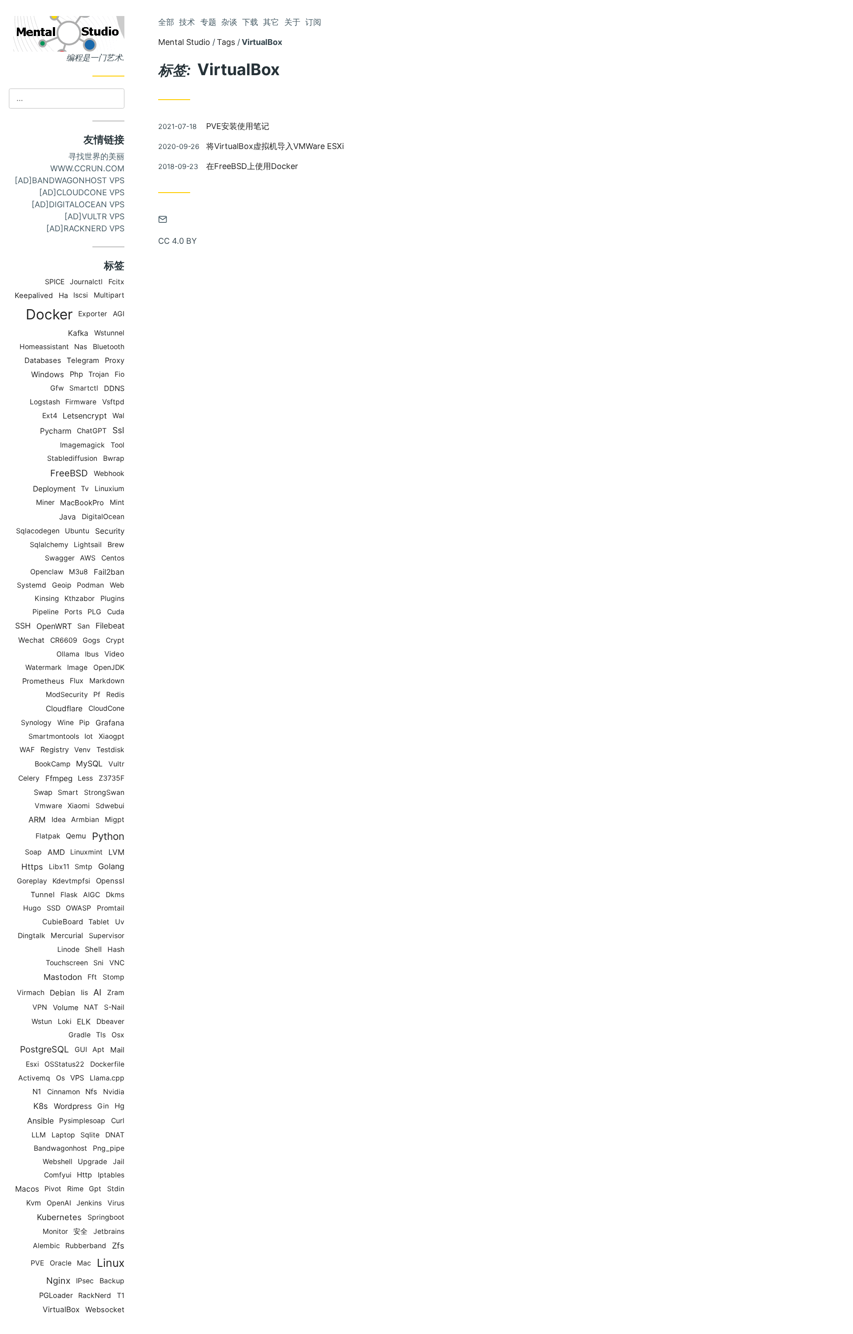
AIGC (91, 895)
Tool (117, 445)
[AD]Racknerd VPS (85, 228)
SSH (23, 625)
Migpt (114, 819)
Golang (111, 866)
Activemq (34, 1078)
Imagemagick (82, 445)
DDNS (114, 388)
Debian (62, 992)
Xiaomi (79, 806)
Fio (119, 374)
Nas (80, 347)
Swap (43, 792)
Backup (112, 1281)
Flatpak (48, 836)
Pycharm (56, 430)
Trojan (98, 374)
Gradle (79, 1035)
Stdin (115, 1189)
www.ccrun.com (87, 168)
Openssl (110, 880)
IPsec (85, 1281)
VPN (39, 1007)
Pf (96, 694)
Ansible (40, 1120)
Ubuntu (77, 531)
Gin (103, 1106)
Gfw (57, 388)
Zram (115, 992)
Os (60, 1078)
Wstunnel (109, 333)
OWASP (78, 908)
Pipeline (45, 612)
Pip (84, 722)
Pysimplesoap (82, 1120)
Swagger (60, 558)
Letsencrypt (85, 415)
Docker (49, 314)
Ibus (92, 654)
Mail (117, 1049)
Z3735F (111, 778)
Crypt (115, 640)
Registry (54, 749)
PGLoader (56, 1295)
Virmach (30, 992)
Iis (84, 992)
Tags (226, 42)
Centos (112, 558)
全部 (166, 22)
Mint (117, 502)
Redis (115, 694)
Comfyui (58, 1175)
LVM (116, 852)
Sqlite (90, 1135)
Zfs (118, 1245)
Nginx (58, 1280)
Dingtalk (31, 935)
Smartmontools (53, 736)
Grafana (110, 722)
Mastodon (63, 977)
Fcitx (116, 282)
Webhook (109, 473)
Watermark (43, 667)
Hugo (32, 908)
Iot (88, 736)
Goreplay (32, 881)
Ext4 (49, 415)
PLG (94, 612)
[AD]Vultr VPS (94, 216)
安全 (80, 1231)
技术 (187, 22)
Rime (75, 1189)
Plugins (112, 598)
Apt (98, 1049)
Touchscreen (67, 963)
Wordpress (73, 1106)
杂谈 (229, 22)
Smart (68, 792)
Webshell (57, 1161)
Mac (84, 1263)
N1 (36, 1091)
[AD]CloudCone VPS (81, 192)
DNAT (114, 1135)
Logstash (45, 402)
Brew (116, 544)
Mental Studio (184, 42)
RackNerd (94, 1295)
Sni (98, 963)
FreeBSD (69, 473)
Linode (68, 949)
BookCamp (53, 764)
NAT (91, 1007)
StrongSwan (104, 792)
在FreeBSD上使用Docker (252, 166)
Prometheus (43, 681)
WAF (27, 750)
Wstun (42, 1021)
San (83, 626)
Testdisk (110, 750)
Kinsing (47, 598)
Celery (29, 778)
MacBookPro (82, 502)
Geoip (62, 585)
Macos (27, 1188)
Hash (116, 949)
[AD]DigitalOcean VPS (78, 204)
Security (109, 531)
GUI (81, 1049)
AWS (88, 558)
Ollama (68, 654)
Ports (73, 612)
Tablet (98, 922)
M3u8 (78, 572)
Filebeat (110, 625)
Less (85, 778)
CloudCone (106, 708)
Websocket (104, 1309)
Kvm (33, 1202)
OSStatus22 (64, 1064)
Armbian (85, 819)
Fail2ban (109, 571)
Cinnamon (63, 1092)
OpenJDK (108, 667)
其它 (271, 22)
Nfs (91, 1091)
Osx (118, 1035)
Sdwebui (110, 806)
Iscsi (80, 295)
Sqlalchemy (49, 544)
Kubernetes (59, 1217)
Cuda (115, 612)
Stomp (113, 977)
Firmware (80, 402)
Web (117, 585)
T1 (120, 1295)
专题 (208, 22)
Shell (93, 949)
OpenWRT (54, 626)
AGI (118, 314)
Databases (42, 360)
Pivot (52, 1189)
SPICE (54, 282)
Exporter (92, 314)
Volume (66, 1007)
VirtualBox (61, 1309)
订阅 (313, 22)
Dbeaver (110, 1021)
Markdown (106, 681)
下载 (250, 22)
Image (77, 667)
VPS (77, 1077)
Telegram (83, 360)
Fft (92, 977)
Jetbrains (108, 1231)
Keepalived (34, 295)
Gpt (95, 1189)
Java (67, 516)
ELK (84, 1021)
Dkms (115, 895)
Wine (65, 722)
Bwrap (113, 458)
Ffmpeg (58, 778)
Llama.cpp (107, 1078)
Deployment (54, 488)
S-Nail (114, 1007)
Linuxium (109, 488)
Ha (63, 295)
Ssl (118, 430)
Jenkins (89, 1203)
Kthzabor (79, 598)
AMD (56, 852)
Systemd (31, 585)
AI (97, 992)
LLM (39, 1135)
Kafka (78, 333)
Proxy (114, 360)
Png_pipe (108, 1148)
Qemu (76, 835)
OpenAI (59, 1203)
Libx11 (59, 866)
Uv (119, 922)
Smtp (83, 866)
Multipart (109, 295)
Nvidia (113, 1092)
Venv (82, 750)
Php (76, 374)
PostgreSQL (44, 1049)
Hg (119, 1105)
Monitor (55, 1231)
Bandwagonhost (60, 1148)
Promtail (110, 908)
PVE (37, 1263)
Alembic (46, 1245)
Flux (77, 681)
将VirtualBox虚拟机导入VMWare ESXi (275, 146)
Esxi (32, 1064)
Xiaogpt (111, 736)
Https (32, 866)
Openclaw (47, 572)
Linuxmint (86, 852)
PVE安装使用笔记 (237, 126)
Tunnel (43, 894)
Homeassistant (44, 347)
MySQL (89, 763)
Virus (116, 1203)
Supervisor (106, 935)
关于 (292, 22)
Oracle (61, 1263)
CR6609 (63, 640)
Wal (118, 415)
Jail (118, 1161)
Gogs (91, 640)
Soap (33, 852)
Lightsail (88, 544)
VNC (116, 963)
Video (114, 653)
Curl (117, 1120)
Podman (90, 585)
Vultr (116, 764)
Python (108, 836)
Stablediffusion (72, 458)
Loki (65, 1021)
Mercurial (67, 935)
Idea (59, 819)
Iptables (111, 1175)
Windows (47, 374)
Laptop (63, 1135)
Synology (36, 722)
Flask (69, 895)
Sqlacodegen (38, 531)
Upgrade (92, 1161)
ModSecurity (67, 694)
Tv (85, 488)
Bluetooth (108, 347)
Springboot (106, 1217)
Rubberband (85, 1245)
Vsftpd (113, 402)
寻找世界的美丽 (96, 156)
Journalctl (86, 282)
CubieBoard (62, 921)
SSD (53, 908)
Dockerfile (107, 1064)
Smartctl (83, 388)
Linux (110, 1263)
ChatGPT (92, 431)
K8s (40, 1106)
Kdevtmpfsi (71, 881)
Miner (45, 502)
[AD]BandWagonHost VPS (69, 180)
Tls (101, 1035)
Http (84, 1174)
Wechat (31, 640)
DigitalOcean (103, 516)
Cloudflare (64, 708)
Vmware (48, 806)
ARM (37, 819)
